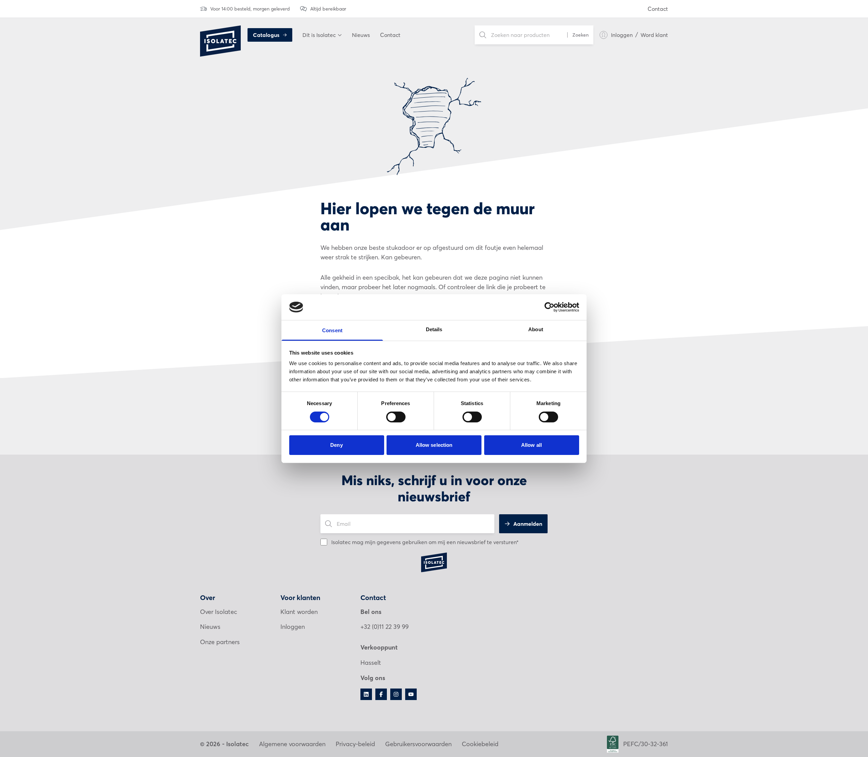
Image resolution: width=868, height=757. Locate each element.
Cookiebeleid (480, 744)
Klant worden (299, 612)
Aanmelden (527, 523)
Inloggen (622, 35)
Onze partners (220, 642)
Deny (336, 445)
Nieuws (361, 35)
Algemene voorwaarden (292, 744)
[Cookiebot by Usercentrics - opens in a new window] (549, 307)
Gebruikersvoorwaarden (418, 744)
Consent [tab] (332, 330)
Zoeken (580, 35)
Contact (658, 8)
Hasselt (370, 662)
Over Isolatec (218, 612)
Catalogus (266, 35)
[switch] (396, 417)
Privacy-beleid (355, 744)
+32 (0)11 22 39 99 (384, 627)
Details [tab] (434, 329)
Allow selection (434, 445)
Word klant (654, 35)
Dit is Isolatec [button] (319, 35)
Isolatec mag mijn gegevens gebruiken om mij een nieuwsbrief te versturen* (425, 542)
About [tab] (535, 329)
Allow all (531, 445)
